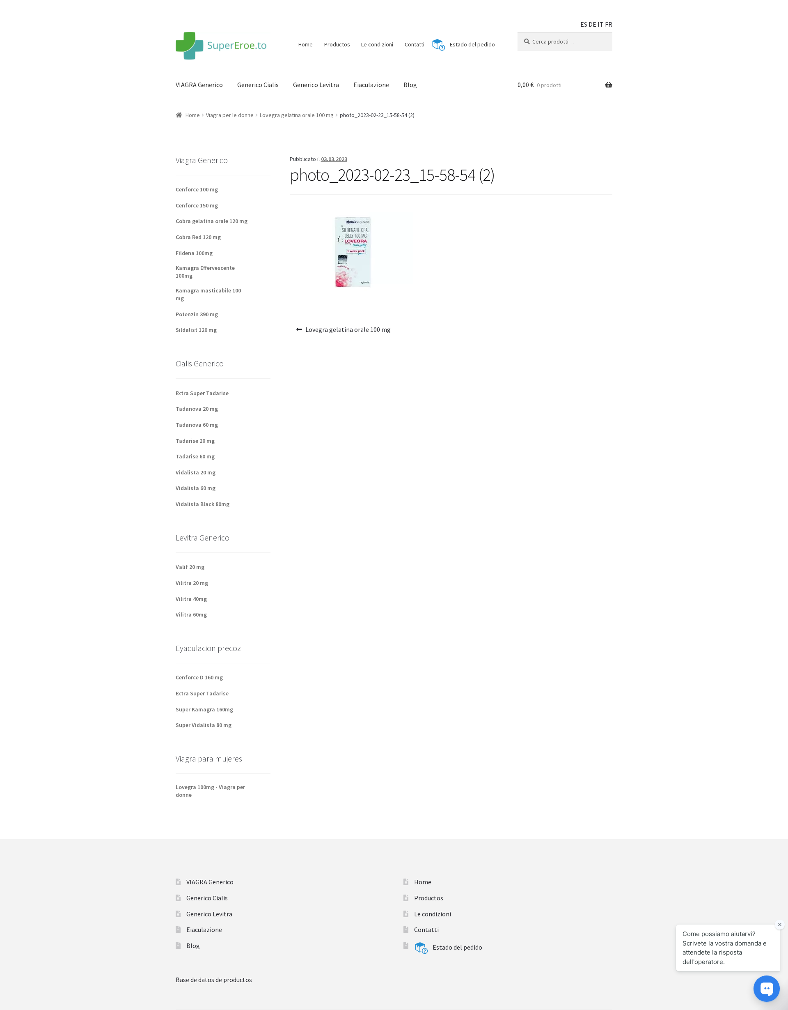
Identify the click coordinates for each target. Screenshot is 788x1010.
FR (608, 24)
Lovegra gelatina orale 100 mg (297, 115)
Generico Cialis (258, 85)
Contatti (414, 44)
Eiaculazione (371, 85)
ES (583, 24)
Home (305, 44)
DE (592, 24)
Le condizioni (377, 44)
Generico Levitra (316, 85)
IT (601, 24)
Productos (337, 44)
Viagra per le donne (230, 115)
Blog (410, 85)
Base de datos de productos (214, 979)
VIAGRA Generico (199, 85)
